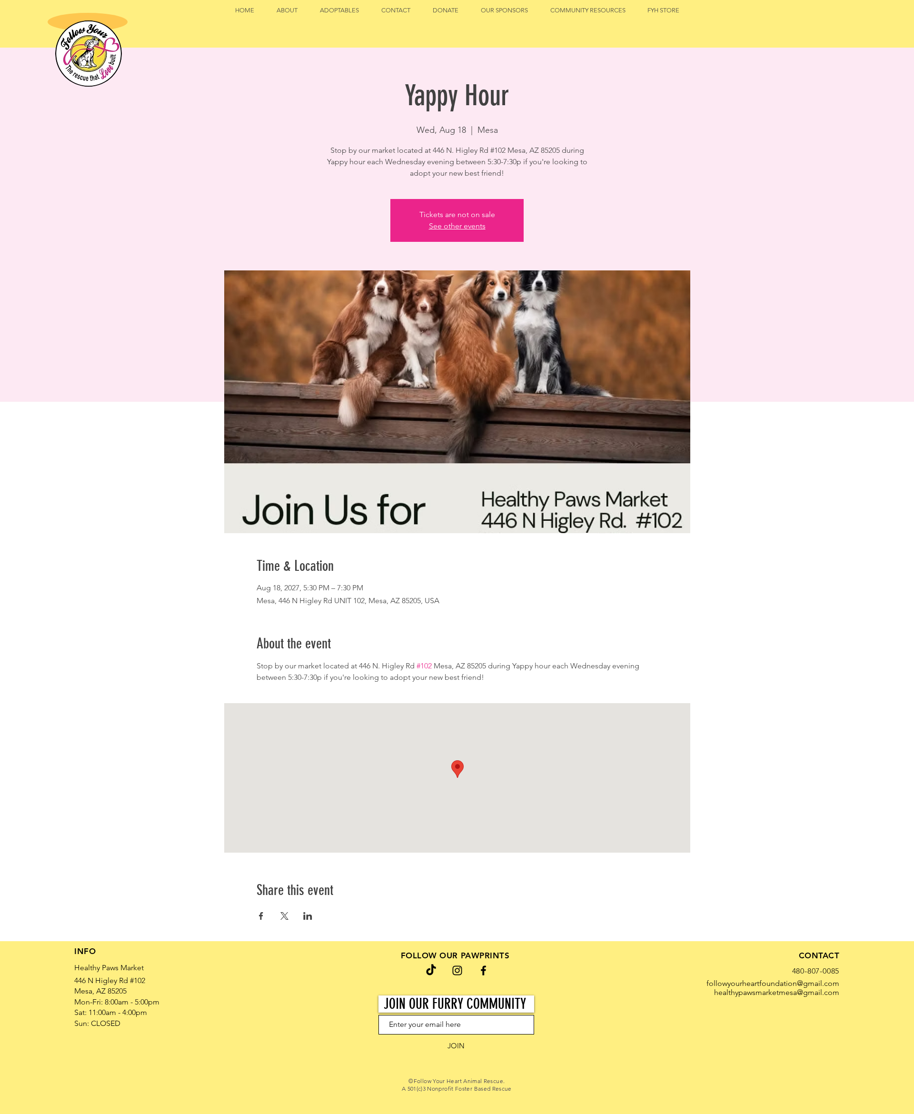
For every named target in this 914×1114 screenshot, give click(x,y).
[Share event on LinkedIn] (307, 916)
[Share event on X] (284, 916)
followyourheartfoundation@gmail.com (772, 983)
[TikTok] (431, 970)
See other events (457, 225)
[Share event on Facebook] (261, 916)
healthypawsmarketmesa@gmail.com (776, 992)
